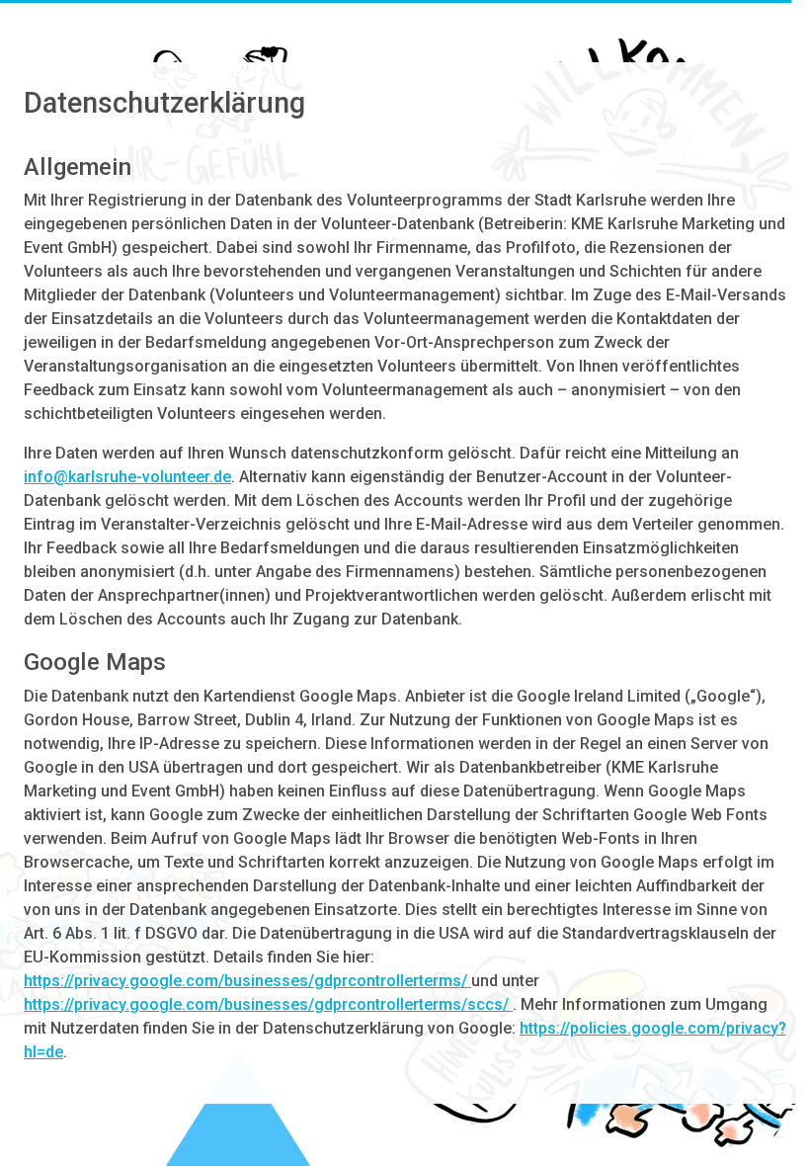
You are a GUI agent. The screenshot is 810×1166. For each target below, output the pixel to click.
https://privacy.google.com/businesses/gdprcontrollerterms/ (247, 980)
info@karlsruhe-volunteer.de (127, 476)
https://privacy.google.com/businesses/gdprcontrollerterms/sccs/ (268, 1004)
